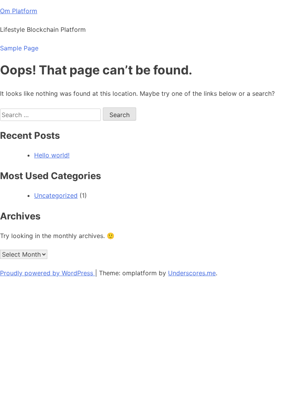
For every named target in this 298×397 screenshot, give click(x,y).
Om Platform (18, 11)
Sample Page (19, 48)
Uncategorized (56, 195)
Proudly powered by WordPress (47, 273)
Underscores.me (192, 273)
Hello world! (51, 155)
